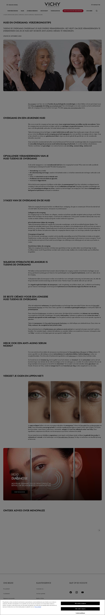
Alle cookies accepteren (80, 603)
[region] (52, 607)
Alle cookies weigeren (80, 608)
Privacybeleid (38, 606)
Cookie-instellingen (80, 613)
